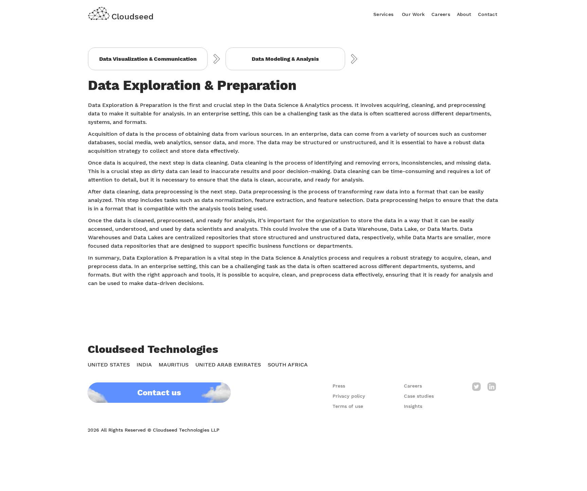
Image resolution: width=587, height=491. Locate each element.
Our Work (413, 14)
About (464, 14)
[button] (383, 13)
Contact (487, 14)
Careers (440, 14)
